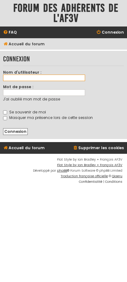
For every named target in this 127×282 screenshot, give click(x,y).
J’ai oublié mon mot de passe (31, 99)
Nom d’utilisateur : (22, 72)
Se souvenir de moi (27, 112)
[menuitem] (10, 32)
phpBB (62, 170)
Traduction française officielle (84, 176)
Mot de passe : (18, 86)
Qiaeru (117, 176)
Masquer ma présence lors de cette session (50, 117)
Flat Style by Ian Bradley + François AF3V (89, 165)
